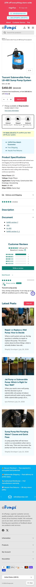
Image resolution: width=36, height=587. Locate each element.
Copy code (24, 8)
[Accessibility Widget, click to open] (33, 293)
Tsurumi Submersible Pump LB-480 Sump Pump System (17, 39)
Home (3, 38)
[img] (6, 280)
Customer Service (19, 22)
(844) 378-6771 (11, 133)
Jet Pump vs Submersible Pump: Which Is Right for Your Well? (16, 382)
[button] (29, 28)
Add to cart (20, 99)
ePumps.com (9, 583)
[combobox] (18, 33)
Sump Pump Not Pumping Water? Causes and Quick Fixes (16, 434)
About (8, 22)
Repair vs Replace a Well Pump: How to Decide (16, 331)
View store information (12, 110)
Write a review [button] (18, 268)
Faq (28, 22)
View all (29, 303)
